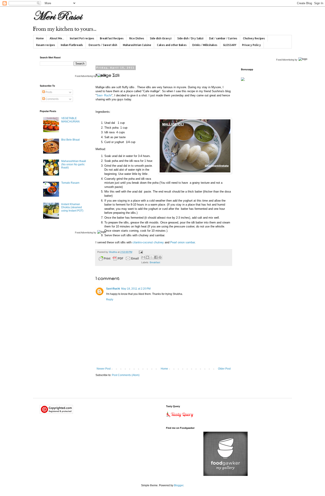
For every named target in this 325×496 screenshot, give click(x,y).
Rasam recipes (45, 45)
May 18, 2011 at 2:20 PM (136, 288)
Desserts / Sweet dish (103, 45)
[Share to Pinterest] (160, 257)
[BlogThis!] (147, 257)
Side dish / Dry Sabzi (190, 38)
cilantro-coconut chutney (148, 242)
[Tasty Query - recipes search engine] (180, 418)
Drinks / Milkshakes (204, 45)
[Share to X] (151, 257)
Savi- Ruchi (104, 95)
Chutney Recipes (254, 38)
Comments (52, 99)
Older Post (224, 368)
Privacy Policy (251, 45)
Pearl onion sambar (182, 242)
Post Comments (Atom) (126, 375)
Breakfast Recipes (112, 38)
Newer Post (104, 368)
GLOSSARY (229, 45)
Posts (48, 92)
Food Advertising (84, 76)
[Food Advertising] (243, 80)
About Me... (57, 38)
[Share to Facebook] (156, 257)
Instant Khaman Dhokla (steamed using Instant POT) (72, 207)
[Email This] (143, 257)
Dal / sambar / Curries (223, 38)
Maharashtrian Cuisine (137, 45)
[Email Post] (140, 252)
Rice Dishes (136, 38)
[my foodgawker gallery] (225, 475)
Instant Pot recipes (82, 38)
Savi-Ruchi (113, 288)
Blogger (178, 485)
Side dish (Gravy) (161, 38)
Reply (109, 299)
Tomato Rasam (70, 182)
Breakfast (155, 262)
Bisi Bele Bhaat (70, 139)
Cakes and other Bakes (172, 45)
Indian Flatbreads (72, 45)
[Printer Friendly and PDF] (118, 259)
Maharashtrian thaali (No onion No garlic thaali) (73, 164)
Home (40, 38)
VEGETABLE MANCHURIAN (70, 120)
